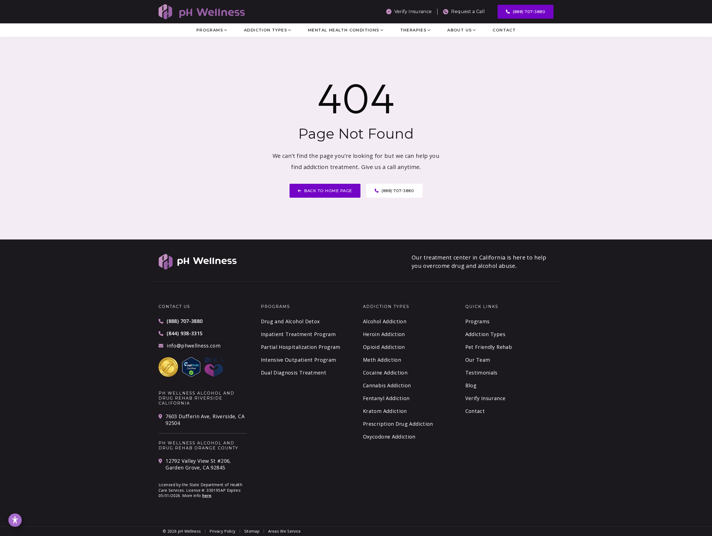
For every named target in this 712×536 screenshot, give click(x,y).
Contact (504, 30)
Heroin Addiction (384, 334)
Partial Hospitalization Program (300, 347)
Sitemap (252, 531)
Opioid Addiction (384, 347)
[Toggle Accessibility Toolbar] (15, 520)
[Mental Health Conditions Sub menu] (382, 30)
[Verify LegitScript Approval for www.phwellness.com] (191, 366)
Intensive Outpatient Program (298, 359)
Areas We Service (284, 531)
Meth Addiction (382, 359)
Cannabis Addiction (387, 385)
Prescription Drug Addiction (398, 423)
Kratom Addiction (385, 411)
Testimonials (481, 372)
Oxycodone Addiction (389, 436)
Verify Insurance (485, 398)
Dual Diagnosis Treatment (294, 372)
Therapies (413, 30)
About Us (459, 30)
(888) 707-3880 (529, 11)
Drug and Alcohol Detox (290, 321)
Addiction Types (265, 30)
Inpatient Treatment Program (298, 334)
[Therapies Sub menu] (429, 30)
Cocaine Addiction (385, 372)
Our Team (477, 359)
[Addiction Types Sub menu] (289, 30)
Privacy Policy (222, 531)
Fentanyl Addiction (386, 398)
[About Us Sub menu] (474, 30)
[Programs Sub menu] (225, 30)
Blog (470, 385)
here (206, 495)
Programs (209, 30)
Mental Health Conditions (343, 30)
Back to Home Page (328, 190)
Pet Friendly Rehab (488, 347)
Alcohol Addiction (384, 321)
